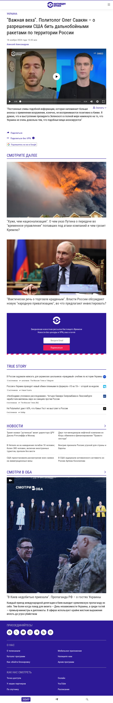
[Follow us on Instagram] (30, 632)
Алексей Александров (18, 44)
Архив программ (66, 662)
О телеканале (13, 650)
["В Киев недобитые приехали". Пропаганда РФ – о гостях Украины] (56, 535)
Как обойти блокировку (18, 662)
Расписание (63, 689)
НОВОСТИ (15, 426)
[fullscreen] (103, 101)
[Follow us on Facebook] (9, 632)
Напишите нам (65, 656)
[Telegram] (56, 699)
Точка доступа (14, 678)
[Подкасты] (50, 632)
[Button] (14, 133)
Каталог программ (16, 656)
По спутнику (13, 689)
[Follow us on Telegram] (37, 632)
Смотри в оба (19, 472)
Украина (12, 13)
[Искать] (87, 699)
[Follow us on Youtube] (23, 632)
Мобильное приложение (70, 650)
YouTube (62, 683)
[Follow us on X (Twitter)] (16, 632)
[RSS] (43, 632)
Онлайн (61, 678)
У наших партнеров (16, 683)
